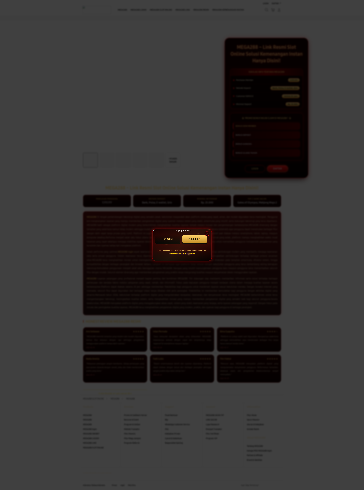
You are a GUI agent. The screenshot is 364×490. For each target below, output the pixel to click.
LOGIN (168, 239)
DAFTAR (194, 239)
